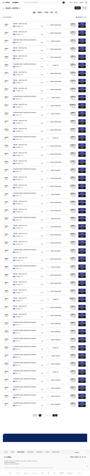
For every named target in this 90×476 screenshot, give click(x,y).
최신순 (85, 17)
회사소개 (6, 452)
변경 (19, 8)
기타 (56, 12)
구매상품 (84, 8)
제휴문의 (47, 452)
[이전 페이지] (36, 415)
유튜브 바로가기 (85, 457)
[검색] (64, 2)
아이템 (46, 12)
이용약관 (12, 452)
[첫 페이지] (34, 415)
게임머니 (39, 12)
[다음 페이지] (54, 415)
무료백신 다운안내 (55, 452)
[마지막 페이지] (56, 415)
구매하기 (82, 23)
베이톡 (82, 26)
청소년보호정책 (30, 452)
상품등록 (81, 2)
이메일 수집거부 (39, 452)
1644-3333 (74, 457)
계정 (51, 12)
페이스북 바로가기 (82, 457)
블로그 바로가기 (80, 457)
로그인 (70, 2)
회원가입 (75, 2)
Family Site (77, 452)
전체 (34, 12)
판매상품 (77, 8)
